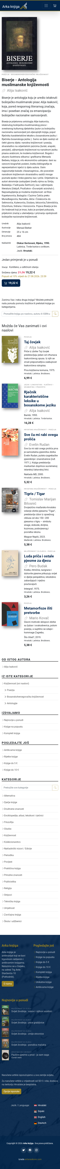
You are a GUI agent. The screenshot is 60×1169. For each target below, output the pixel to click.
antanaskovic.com (33, 1159)
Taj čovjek (32, 342)
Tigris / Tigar (34, 494)
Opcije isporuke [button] (11, 1091)
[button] (55, 5)
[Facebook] (30, 1150)
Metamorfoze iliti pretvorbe (38, 610)
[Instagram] (36, 1150)
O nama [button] (8, 983)
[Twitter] (24, 1150)
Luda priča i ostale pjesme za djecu (39, 558)
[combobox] (27, 314)
